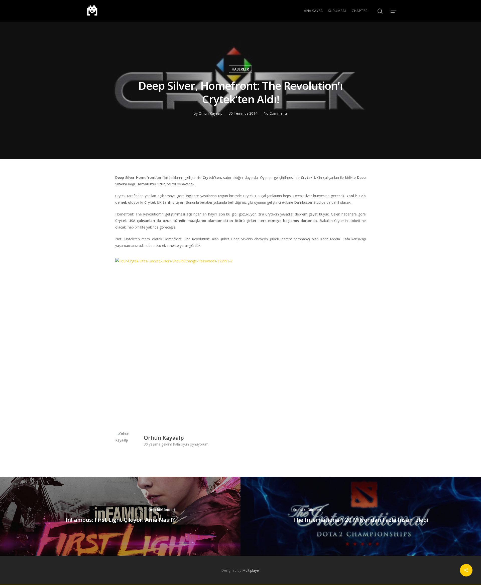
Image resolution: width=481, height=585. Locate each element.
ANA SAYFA (313, 10)
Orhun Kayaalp (210, 113)
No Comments (276, 113)
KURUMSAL (337, 10)
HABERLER (240, 69)
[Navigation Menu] (394, 10)
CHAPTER (360, 10)
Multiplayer (251, 570)
